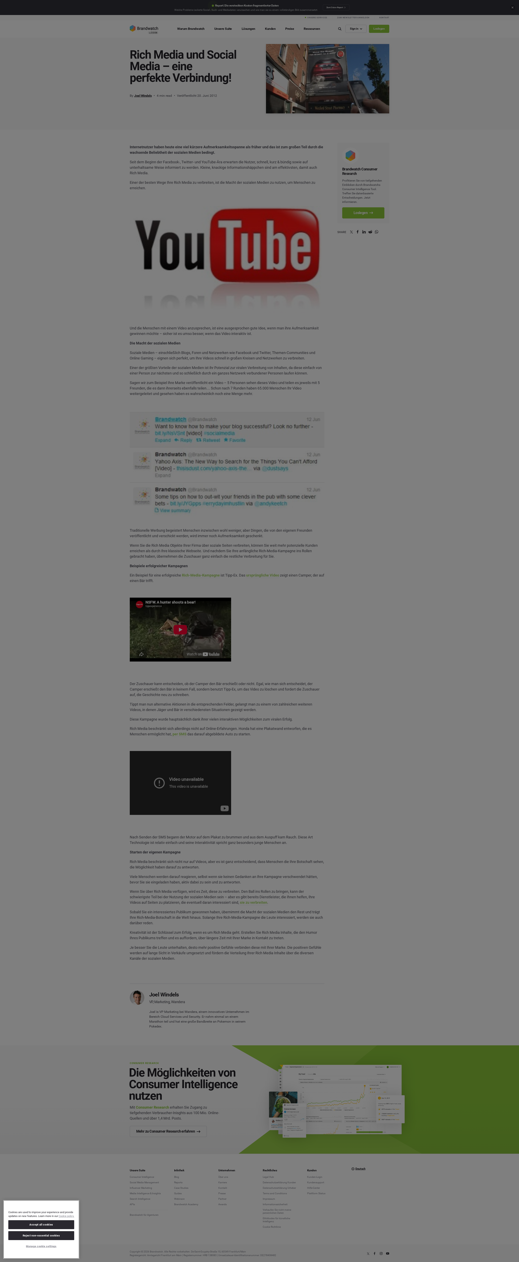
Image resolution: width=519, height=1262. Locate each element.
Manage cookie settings (41, 1246)
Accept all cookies (41, 1224)
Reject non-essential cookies (41, 1235)
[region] (41, 1229)
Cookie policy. (66, 1216)
